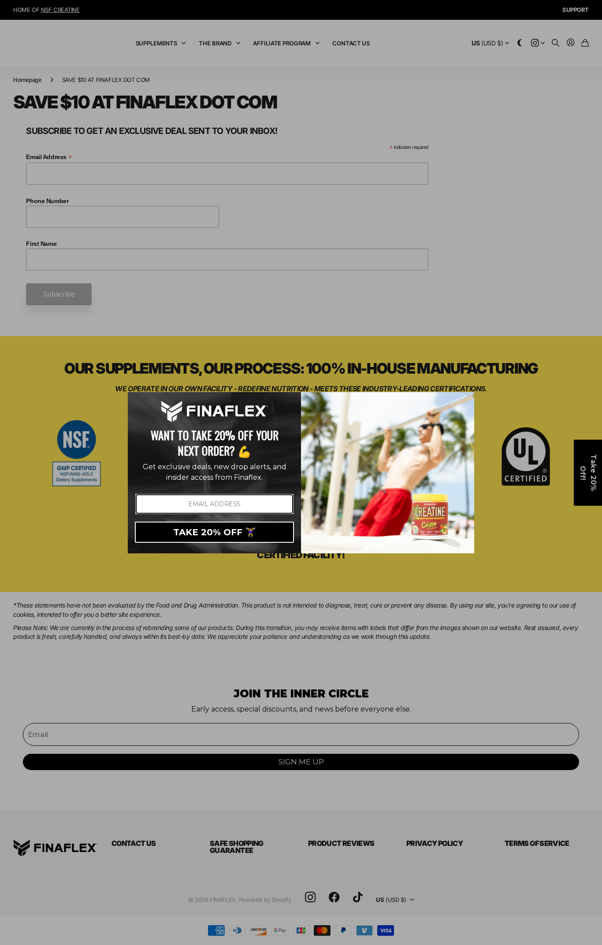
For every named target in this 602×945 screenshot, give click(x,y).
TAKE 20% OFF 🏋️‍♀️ (214, 532)
